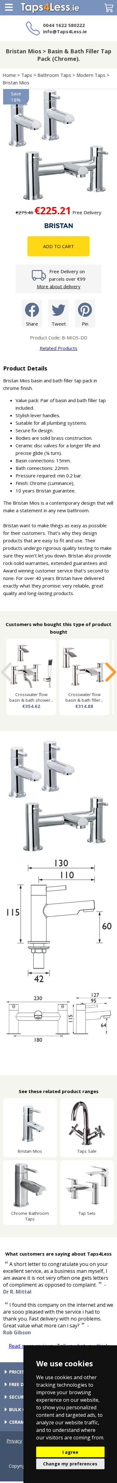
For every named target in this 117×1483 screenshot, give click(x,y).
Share (32, 324)
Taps (26, 75)
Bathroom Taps (54, 75)
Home (9, 75)
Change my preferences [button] (70, 1464)
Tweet (58, 324)
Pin (85, 324)
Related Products (58, 348)
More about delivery (58, 286)
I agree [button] (70, 1452)
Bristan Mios (15, 82)
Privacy (14, 1441)
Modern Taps (90, 75)
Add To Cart (58, 246)
